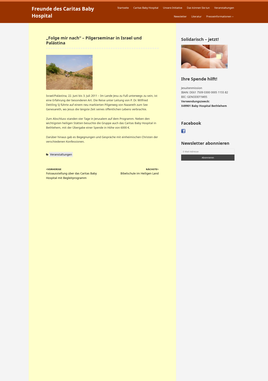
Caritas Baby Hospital (145, 7)
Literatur (196, 16)
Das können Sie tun (198, 7)
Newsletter (180, 16)
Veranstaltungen (224, 7)
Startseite (123, 7)
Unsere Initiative (172, 7)
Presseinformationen (218, 16)
